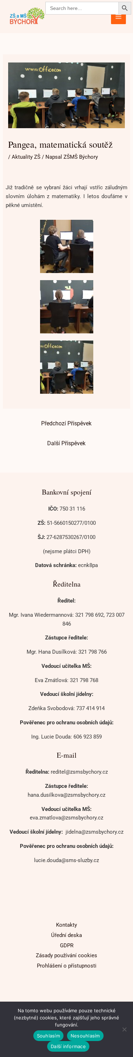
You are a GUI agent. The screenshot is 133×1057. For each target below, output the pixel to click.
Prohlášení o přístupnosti (66, 966)
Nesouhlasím (85, 1036)
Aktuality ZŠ (26, 157)
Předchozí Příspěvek (66, 423)
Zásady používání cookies (66, 955)
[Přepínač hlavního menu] (118, 16)
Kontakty (66, 925)
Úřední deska (66, 935)
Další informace (68, 1046)
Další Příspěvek (66, 443)
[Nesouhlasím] (124, 1029)
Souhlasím (48, 1036)
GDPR (66, 945)
